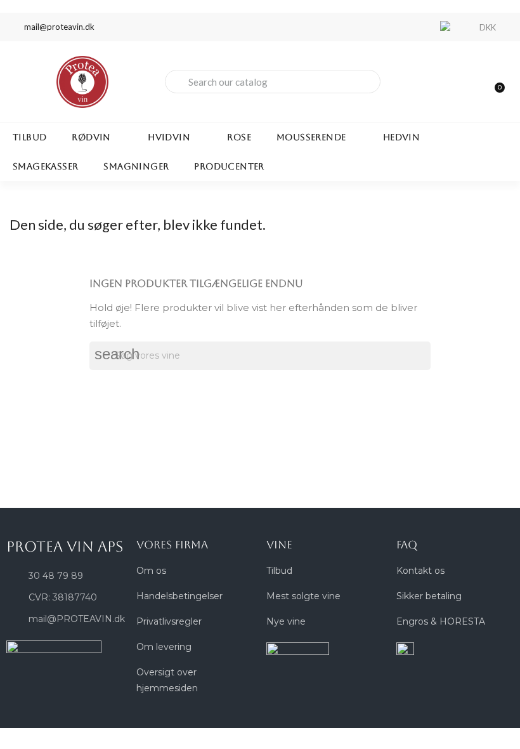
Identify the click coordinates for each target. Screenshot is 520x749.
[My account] (450, 83)
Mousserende (311, 137)
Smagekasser (45, 166)
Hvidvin (169, 137)
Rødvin (91, 137)
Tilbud (29, 137)
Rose (239, 137)
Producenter (229, 166)
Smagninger (136, 166)
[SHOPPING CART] (494, 82)
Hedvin (401, 137)
